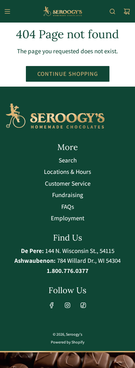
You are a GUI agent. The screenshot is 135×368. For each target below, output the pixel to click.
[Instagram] (67, 305)
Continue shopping (67, 73)
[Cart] (127, 11)
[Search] (112, 11)
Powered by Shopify (68, 342)
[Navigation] (7, 11)
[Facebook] (52, 305)
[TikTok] (83, 305)
